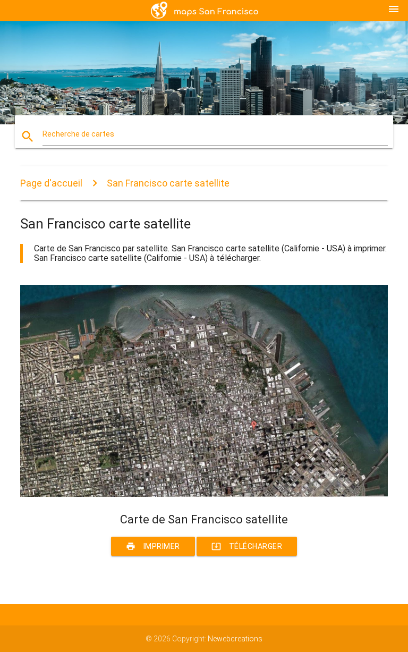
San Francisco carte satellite (168, 183)
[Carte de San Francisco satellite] (203, 494)
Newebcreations (235, 638)
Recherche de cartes (78, 134)
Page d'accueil (51, 183)
